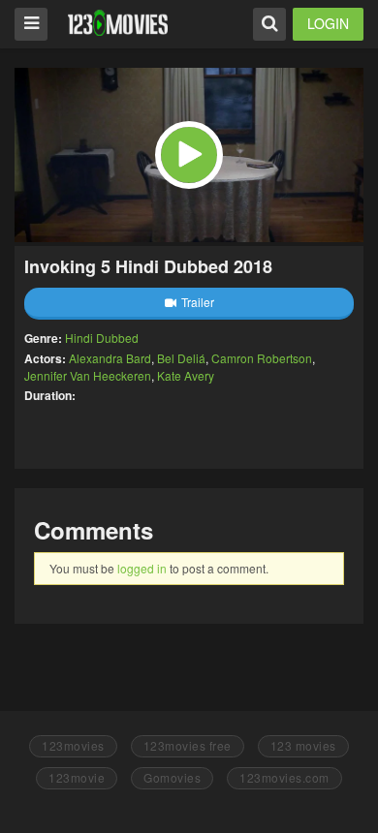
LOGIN (328, 23)
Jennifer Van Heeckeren (87, 375)
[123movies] (118, 23)
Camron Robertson (261, 358)
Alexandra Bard (110, 358)
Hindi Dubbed (102, 337)
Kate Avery (185, 375)
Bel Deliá (181, 358)
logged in (142, 568)
